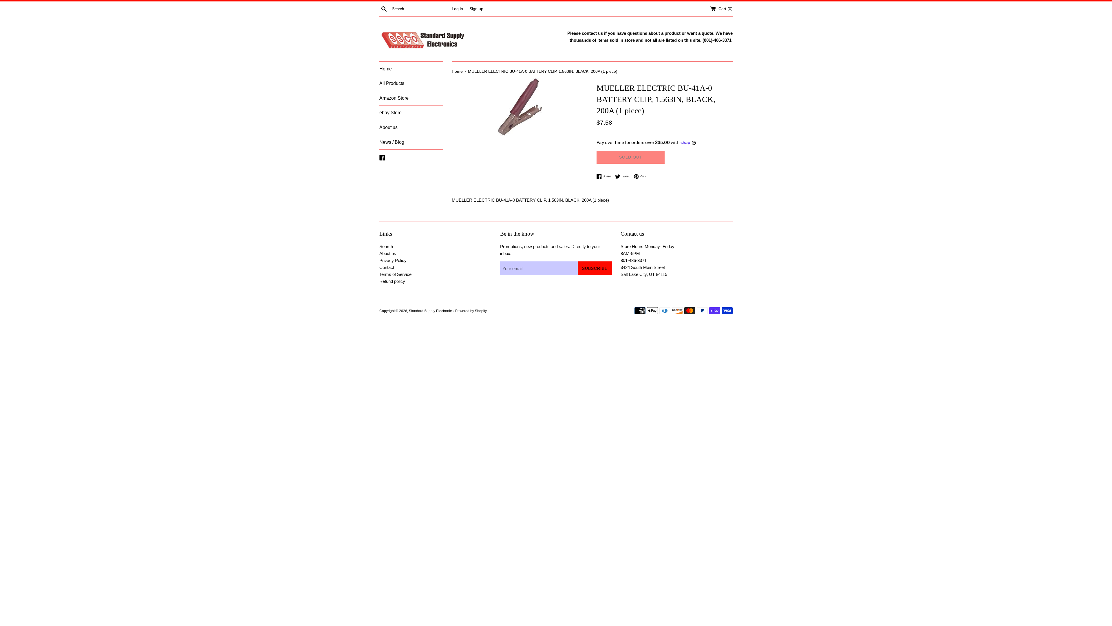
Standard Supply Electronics (431, 311)
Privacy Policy (393, 260)
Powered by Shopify (471, 311)
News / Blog (391, 142)
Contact (386, 267)
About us (388, 127)
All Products (391, 83)
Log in (457, 9)
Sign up (476, 9)
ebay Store (390, 112)
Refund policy (392, 281)
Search (386, 246)
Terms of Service (395, 274)
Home (385, 68)
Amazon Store (394, 98)
